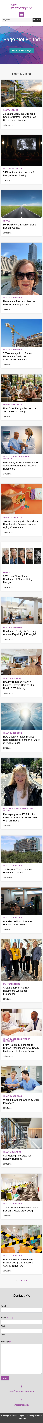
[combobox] (17, 20)
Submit (5, 1378)
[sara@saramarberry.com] (21, 1386)
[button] (21, 14)
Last (3, 1335)
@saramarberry (21, 1405)
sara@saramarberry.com (21, 1391)
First (3, 1326)
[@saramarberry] (21, 1400)
